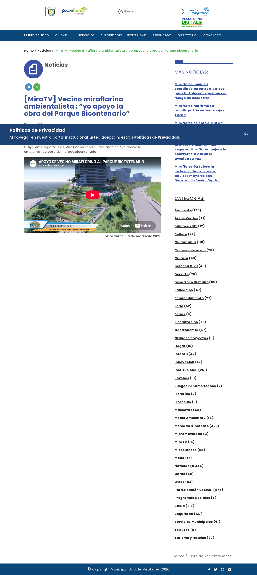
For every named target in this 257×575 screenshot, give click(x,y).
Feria (179, 306)
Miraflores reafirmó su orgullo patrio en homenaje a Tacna (200, 110)
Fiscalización (186, 322)
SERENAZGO (162, 35)
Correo (178, 556)
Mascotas (183, 410)
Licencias (183, 402)
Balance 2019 (186, 226)
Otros (180, 482)
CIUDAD (61, 35)
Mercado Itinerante (192, 426)
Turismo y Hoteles (190, 538)
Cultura (181, 258)
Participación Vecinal (194, 490)
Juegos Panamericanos (195, 386)
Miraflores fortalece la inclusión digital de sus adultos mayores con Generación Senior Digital (197, 173)
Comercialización (190, 250)
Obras (180, 474)
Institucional (186, 370)
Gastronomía (186, 330)
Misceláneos (186, 450)
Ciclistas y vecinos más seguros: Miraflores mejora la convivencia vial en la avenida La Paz (200, 152)
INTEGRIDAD (137, 35)
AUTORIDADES (111, 35)
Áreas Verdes (186, 218)
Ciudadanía (185, 242)
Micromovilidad (188, 434)
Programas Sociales (192, 498)
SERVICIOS (86, 35)
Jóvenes (182, 378)
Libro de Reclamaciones (210, 556)
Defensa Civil (186, 266)
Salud (180, 506)
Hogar (180, 346)
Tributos (182, 530)
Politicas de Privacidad (156, 137)
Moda (180, 458)
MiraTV (181, 442)
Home (29, 50)
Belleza (181, 234)
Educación (184, 290)
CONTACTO (212, 35)
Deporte (182, 274)
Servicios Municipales (194, 522)
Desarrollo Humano (192, 282)
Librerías (182, 394)
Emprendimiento (189, 298)
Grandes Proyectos (191, 338)
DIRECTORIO (187, 35)
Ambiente (183, 210)
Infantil (181, 354)
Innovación (184, 362)
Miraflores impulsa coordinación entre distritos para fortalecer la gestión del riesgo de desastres (201, 91)
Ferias (180, 314)
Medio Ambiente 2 (190, 418)
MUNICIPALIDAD (36, 35)
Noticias (44, 50)
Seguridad (184, 514)
